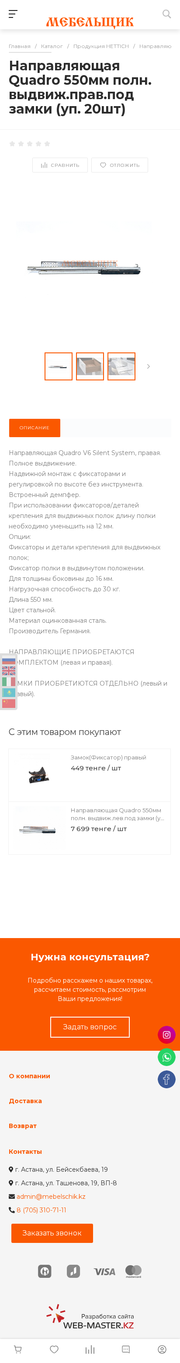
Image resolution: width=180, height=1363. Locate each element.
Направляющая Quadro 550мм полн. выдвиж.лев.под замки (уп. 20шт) (118, 818)
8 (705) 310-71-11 (41, 1210)
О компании (29, 1076)
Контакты (25, 1152)
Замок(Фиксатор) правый (108, 757)
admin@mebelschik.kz (51, 1197)
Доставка (25, 1101)
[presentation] (148, 366)
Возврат (23, 1126)
